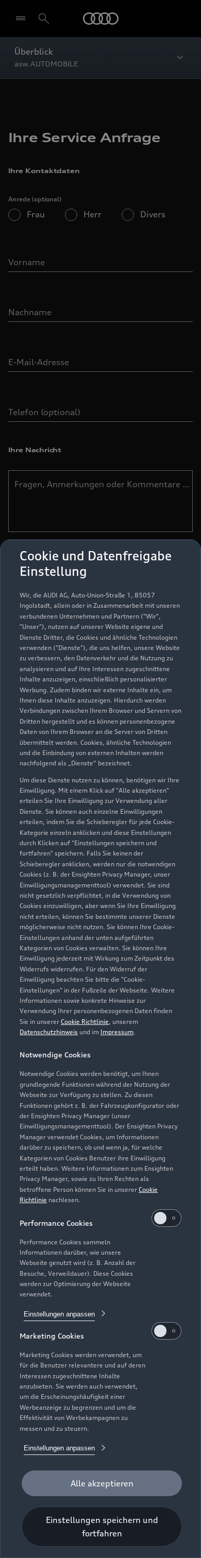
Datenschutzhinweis (49, 1032)
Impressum (116, 1032)
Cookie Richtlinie (85, 1021)
